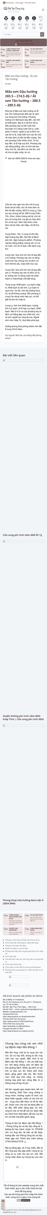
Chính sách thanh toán (13, 964)
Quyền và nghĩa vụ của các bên (16, 948)
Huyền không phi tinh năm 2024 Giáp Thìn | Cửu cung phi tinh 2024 (23, 717)
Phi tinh (8, 84)
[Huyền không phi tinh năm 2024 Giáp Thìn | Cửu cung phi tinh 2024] (23, 626)
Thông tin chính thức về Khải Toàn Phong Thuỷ (22, 940)
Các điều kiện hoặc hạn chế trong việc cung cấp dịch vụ (24, 960)
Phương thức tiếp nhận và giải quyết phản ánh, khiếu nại (24, 952)
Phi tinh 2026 (30, 2)
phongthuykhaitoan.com (32, 1210)
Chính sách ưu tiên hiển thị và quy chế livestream (23, 967)
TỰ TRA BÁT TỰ (24, 40)
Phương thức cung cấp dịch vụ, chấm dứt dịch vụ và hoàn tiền (24, 971)
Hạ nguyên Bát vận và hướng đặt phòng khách (23, 337)
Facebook (10, 2)
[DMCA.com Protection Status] (23, 1199)
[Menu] (43, 10)
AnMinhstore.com (9, 1212)
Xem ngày (19, 2)
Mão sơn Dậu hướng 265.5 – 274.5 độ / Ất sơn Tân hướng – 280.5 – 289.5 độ (22, 98)
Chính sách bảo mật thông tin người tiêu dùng (21, 942)
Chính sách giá (10, 956)
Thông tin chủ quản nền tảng (15, 945)
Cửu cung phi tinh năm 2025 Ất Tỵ (22, 534)
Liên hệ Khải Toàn (25, 43)
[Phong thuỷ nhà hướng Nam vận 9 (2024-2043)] (23, 810)
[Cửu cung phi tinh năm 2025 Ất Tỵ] (23, 445)
